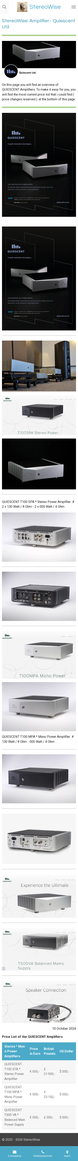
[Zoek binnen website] (4, 7)
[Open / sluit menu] (73, 7)
